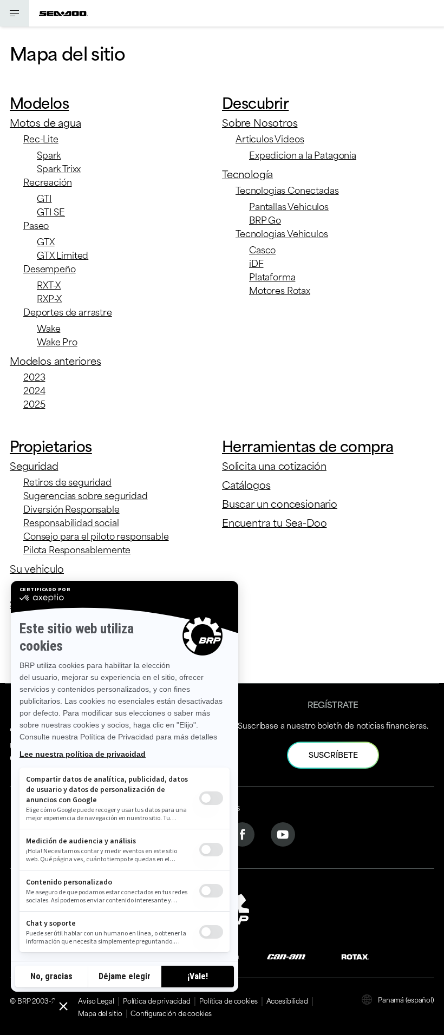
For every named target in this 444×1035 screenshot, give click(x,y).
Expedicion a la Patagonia (302, 154)
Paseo (36, 225)
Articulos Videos (270, 138)
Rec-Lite (40, 138)
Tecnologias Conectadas (287, 189)
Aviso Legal (96, 1000)
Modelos (39, 102)
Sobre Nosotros (259, 122)
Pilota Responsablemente (76, 549)
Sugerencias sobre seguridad (85, 495)
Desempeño (49, 268)
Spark (49, 154)
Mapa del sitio (100, 1012)
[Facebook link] (242, 833)
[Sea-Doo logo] (63, 13)
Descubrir (255, 102)
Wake (48, 327)
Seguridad (34, 465)
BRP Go (265, 219)
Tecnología (247, 173)
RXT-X (49, 284)
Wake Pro (57, 341)
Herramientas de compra (308, 445)
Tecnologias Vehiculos (282, 233)
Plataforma (272, 276)
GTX (46, 241)
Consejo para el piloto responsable (96, 535)
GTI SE (51, 211)
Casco (262, 249)
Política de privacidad (157, 1000)
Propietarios (51, 445)
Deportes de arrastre (67, 311)
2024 (34, 390)
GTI (44, 198)
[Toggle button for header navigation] (14, 13)
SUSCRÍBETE (333, 754)
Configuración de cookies (170, 1012)
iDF (256, 263)
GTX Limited (62, 254)
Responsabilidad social (71, 522)
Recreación (47, 181)
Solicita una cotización (274, 465)
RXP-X (49, 298)
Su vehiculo (37, 568)
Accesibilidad (287, 1000)
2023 (34, 376)
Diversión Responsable (71, 508)
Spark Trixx (59, 168)
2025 (34, 403)
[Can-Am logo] (286, 955)
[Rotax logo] (355, 955)
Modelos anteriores (55, 360)
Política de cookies (228, 1000)
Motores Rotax (279, 290)
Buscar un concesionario (279, 503)
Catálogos (246, 484)
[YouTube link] (283, 833)
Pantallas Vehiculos (289, 206)
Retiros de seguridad (67, 481)
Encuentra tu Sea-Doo (274, 522)
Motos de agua (45, 122)
